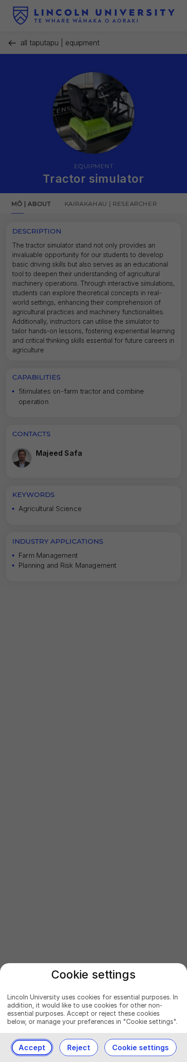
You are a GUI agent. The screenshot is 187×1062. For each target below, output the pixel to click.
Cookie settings (140, 1047)
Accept (32, 1047)
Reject (78, 1047)
